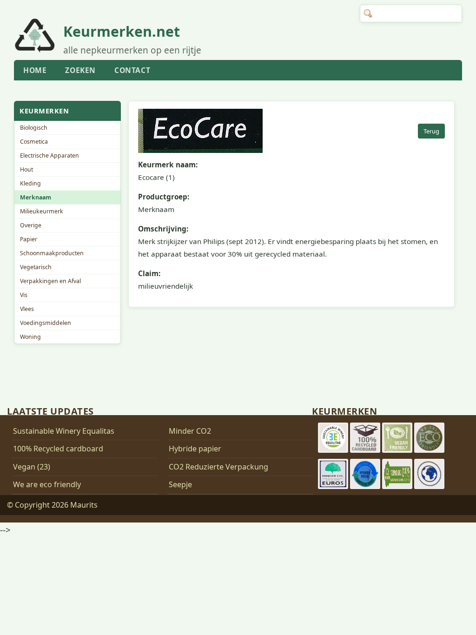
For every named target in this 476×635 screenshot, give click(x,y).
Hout (26, 169)
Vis (23, 295)
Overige (30, 225)
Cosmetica (34, 142)
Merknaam (35, 197)
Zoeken (80, 70)
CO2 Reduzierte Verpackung (218, 467)
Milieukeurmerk (41, 211)
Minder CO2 (190, 431)
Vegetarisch (36, 267)
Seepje (180, 484)
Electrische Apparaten (49, 155)
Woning (30, 337)
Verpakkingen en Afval (50, 281)
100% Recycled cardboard (58, 448)
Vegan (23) (31, 467)
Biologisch (33, 128)
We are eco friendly (47, 484)
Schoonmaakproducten (52, 253)
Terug (431, 131)
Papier (28, 239)
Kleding (30, 183)
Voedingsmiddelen (45, 323)
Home (34, 70)
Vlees (27, 309)
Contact (132, 70)
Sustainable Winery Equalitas (63, 431)
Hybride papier (195, 448)
